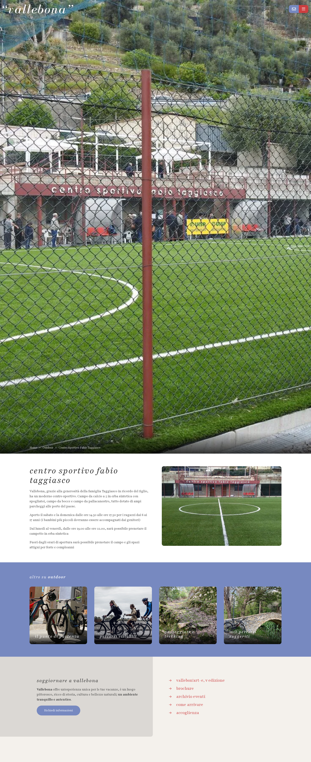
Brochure (185, 688)
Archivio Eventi (190, 696)
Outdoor (48, 448)
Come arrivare (189, 704)
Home (33, 448)
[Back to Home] (38, 9)
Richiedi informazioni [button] (58, 710)
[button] (294, 9)
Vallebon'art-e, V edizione (200, 680)
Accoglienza (187, 712)
